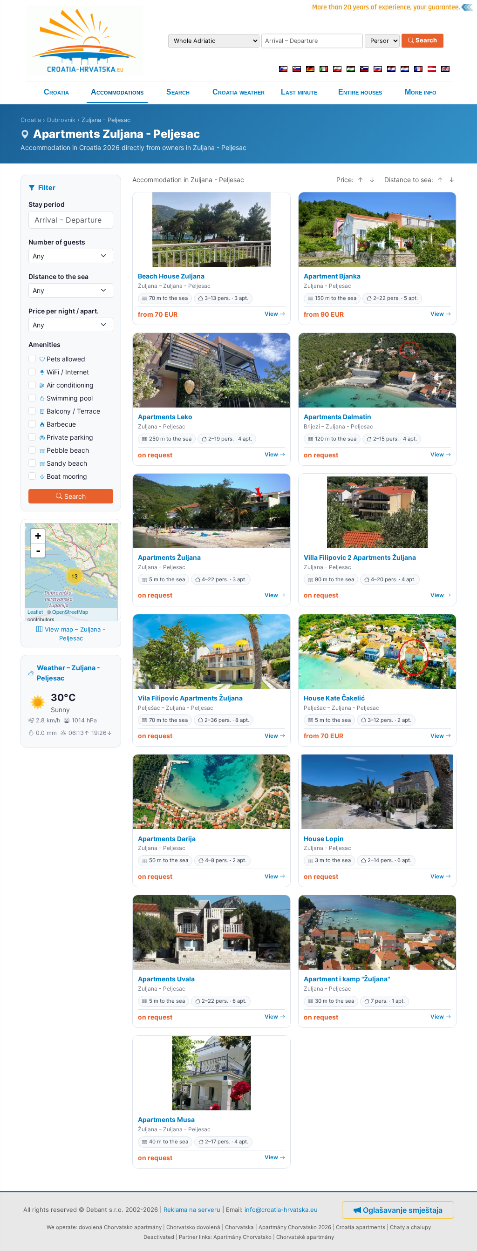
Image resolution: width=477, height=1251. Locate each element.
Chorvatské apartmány (305, 1237)
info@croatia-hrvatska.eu (281, 1209)
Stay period (46, 204)
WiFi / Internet (68, 372)
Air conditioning (70, 385)
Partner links (195, 1237)
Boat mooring (67, 476)
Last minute (299, 92)
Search (425, 40)
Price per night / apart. (63, 311)
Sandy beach (67, 463)
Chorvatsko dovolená (193, 1227)
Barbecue (61, 424)
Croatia (56, 92)
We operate (61, 1227)
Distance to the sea (58, 276)
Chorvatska (239, 1227)
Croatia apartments (360, 1227)
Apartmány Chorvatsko (242, 1237)
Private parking (70, 437)
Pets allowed (66, 359)
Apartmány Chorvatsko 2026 (295, 1227)
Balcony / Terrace (73, 411)
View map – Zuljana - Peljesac (75, 634)
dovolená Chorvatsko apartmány (120, 1227)
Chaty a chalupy (410, 1227)
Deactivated (158, 1237)
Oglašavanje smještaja (403, 1210)
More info (420, 92)
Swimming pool (70, 398)
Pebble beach (68, 450)
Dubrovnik (61, 119)
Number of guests (56, 242)
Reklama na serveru (192, 1209)
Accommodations (117, 92)
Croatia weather (238, 92)
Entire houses (360, 92)
